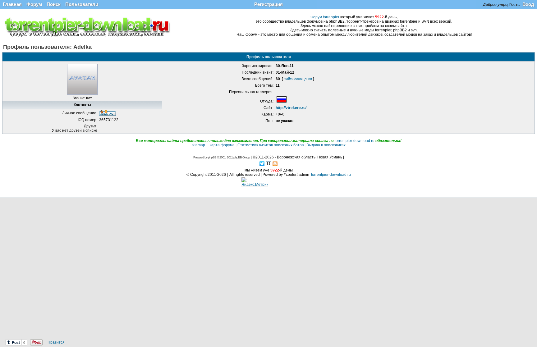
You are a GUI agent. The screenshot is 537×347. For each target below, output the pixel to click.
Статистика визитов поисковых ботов (270, 145)
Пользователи (81, 4)
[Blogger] (275, 164)
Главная (12, 4)
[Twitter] (262, 164)
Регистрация (268, 4)
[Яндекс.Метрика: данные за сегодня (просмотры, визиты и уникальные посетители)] (254, 181)
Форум (34, 4)
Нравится (56, 342)
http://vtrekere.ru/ (291, 108)
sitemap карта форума (213, 145)
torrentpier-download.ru (354, 141)
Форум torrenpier (324, 17)
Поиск (54, 4)
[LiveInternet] (268, 164)
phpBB (212, 157)
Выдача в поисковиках (326, 145)
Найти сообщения (298, 79)
